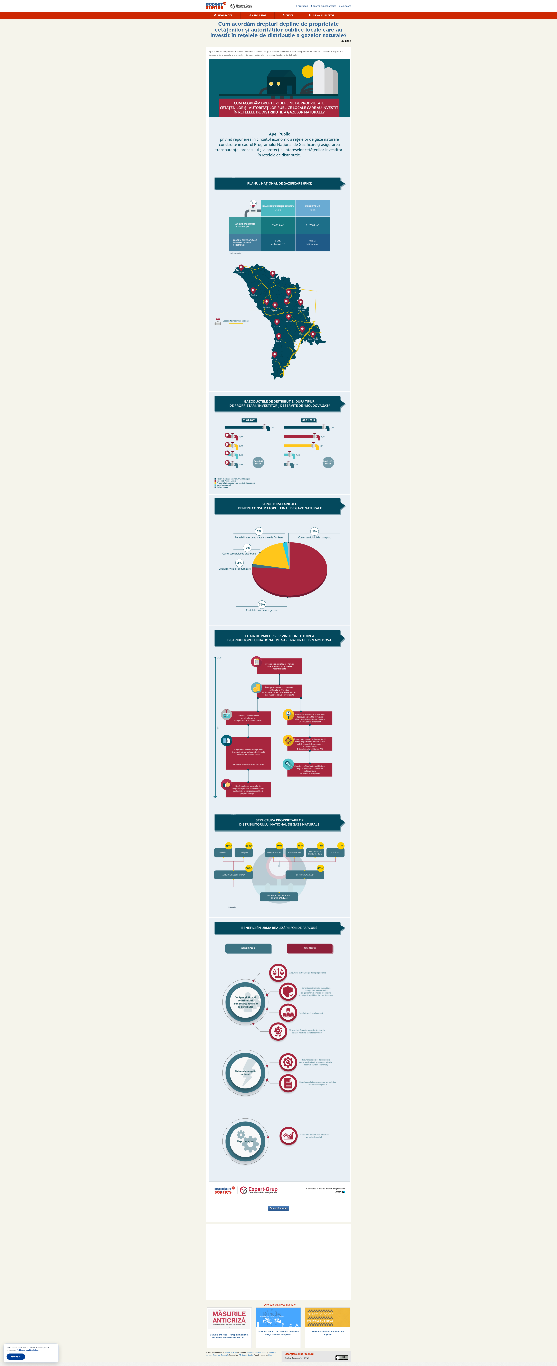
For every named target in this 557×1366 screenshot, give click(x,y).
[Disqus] (278, 1261)
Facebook (303, 6)
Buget (289, 15)
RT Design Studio (246, 1355)
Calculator (259, 15)
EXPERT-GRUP (231, 1352)
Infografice (224, 15)
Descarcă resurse (278, 1208)
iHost (270, 1355)
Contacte (346, 6)
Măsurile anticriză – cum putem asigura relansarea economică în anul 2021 (229, 1336)
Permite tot (15, 1356)
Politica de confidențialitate (28, 1350)
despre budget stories (324, 6)
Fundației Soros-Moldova (256, 1352)
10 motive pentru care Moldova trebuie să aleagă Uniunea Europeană (278, 1333)
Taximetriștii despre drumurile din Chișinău (327, 1333)
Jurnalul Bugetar (323, 15)
